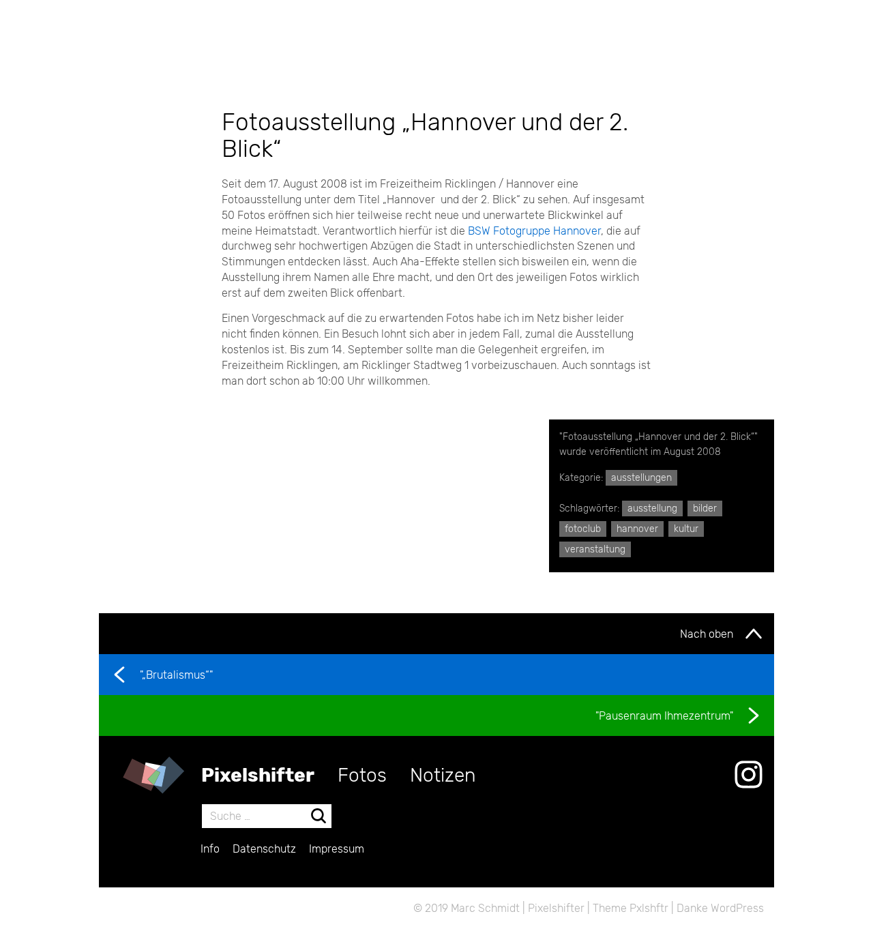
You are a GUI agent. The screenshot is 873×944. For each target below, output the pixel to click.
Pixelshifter (257, 775)
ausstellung (652, 508)
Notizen (443, 775)
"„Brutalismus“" (176, 674)
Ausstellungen (641, 478)
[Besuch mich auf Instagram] (748, 774)
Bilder (705, 508)
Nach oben (706, 634)
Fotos (362, 775)
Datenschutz (264, 848)
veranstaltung (595, 549)
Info (210, 848)
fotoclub (583, 529)
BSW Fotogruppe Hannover (534, 230)
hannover (637, 529)
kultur (686, 529)
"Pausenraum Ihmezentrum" (664, 715)
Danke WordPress (720, 908)
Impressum (336, 848)
